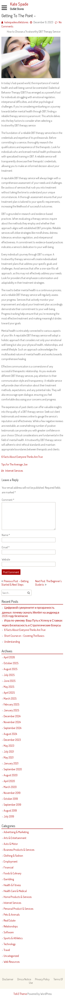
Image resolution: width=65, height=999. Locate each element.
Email (6, 547)
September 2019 (12, 804)
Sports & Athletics (13, 938)
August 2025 (10, 669)
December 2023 (12, 739)
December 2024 (12, 716)
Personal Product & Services (18, 908)
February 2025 (11, 704)
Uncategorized (11, 956)
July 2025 (9, 675)
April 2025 (9, 692)
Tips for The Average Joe (14, 464)
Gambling (9, 879)
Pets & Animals (12, 914)
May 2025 (9, 686)
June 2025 (9, 681)
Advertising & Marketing (16, 832)
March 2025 (10, 698)
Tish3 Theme (20, 994)
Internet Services (14, 470)
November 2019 (12, 793)
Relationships (11, 926)
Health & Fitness (12, 885)
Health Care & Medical (15, 891)
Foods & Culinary (12, 873)
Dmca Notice (24, 979)
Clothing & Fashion (13, 855)
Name (6, 535)
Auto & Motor (11, 844)
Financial (8, 867)
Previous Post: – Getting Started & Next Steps (14, 582)
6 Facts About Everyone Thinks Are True (22, 456)
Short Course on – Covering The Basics (24, 635)
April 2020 (9, 781)
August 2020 (11, 775)
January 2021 (11, 763)
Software (9, 932)
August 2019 (10, 810)
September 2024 (12, 728)
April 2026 (9, 657)
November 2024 (12, 722)
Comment (8, 499)
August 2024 (10, 734)
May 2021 (9, 757)
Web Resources (12, 961)
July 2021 (9, 751)
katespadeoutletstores (16, 22)
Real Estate (9, 920)
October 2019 (11, 798)
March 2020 (10, 787)
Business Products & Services (19, 849)
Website (6, 559)
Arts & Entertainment (15, 838)
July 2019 (9, 816)
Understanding (12, 641)
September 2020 (13, 769)
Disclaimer (7, 979)
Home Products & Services (18, 897)
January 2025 (11, 710)
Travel (7, 950)
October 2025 (11, 663)
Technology (10, 944)
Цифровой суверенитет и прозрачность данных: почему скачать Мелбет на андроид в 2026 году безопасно (30, 612)
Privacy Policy (42, 979)
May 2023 (9, 745)
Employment (11, 861)
